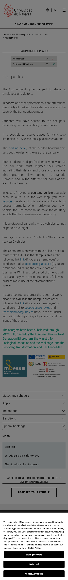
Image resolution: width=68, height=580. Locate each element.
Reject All (34, 564)
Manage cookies (34, 554)
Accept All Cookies (34, 573)
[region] (34, 546)
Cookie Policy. (34, 547)
